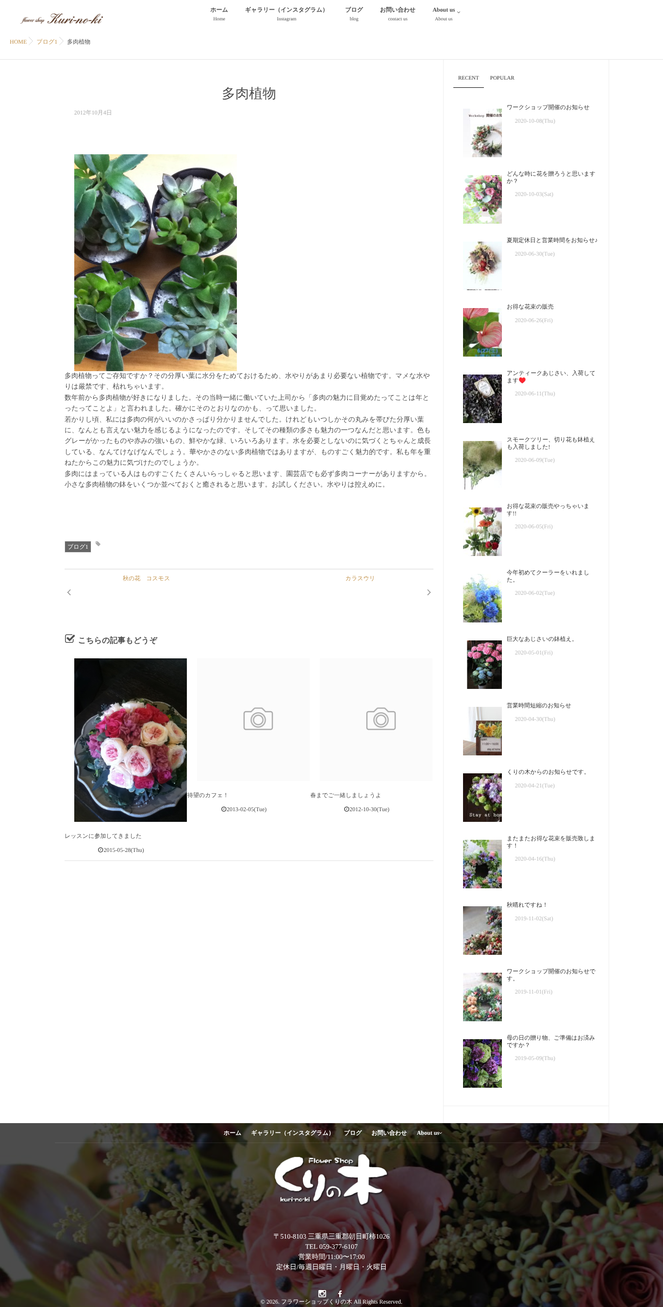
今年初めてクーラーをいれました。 (548, 576)
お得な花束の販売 (530, 306)
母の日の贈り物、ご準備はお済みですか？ (551, 1041)
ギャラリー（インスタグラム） (286, 14)
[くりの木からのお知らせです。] (477, 795)
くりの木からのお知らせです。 (548, 771)
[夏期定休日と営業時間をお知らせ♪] (477, 263)
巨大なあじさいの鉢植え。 (542, 639)
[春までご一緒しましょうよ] (371, 719)
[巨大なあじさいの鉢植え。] (477, 662)
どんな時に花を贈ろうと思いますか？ (551, 177)
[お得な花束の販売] (477, 330)
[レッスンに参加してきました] (126, 739)
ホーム (220, 14)
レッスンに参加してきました (103, 836)
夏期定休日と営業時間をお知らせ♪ (552, 240)
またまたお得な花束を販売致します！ (551, 842)
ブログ (354, 14)
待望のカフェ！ (208, 795)
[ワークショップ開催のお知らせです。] (477, 994)
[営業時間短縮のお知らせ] (477, 728)
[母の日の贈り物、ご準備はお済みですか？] (477, 1061)
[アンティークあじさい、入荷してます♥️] (477, 396)
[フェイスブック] (339, 1294)
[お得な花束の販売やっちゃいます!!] (477, 529)
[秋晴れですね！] (477, 928)
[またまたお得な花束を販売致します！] (477, 861)
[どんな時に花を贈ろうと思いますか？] (477, 197)
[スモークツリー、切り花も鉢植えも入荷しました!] (477, 463)
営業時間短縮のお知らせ (539, 705)
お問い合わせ (397, 14)
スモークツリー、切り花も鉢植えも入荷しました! (551, 443)
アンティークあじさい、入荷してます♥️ (551, 376)
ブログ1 (77, 546)
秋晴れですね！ (527, 904)
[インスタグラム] (322, 1294)
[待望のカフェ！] (248, 719)
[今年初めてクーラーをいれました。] (477, 595)
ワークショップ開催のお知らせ (548, 107)
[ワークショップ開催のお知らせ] (477, 130)
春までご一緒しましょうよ (345, 795)
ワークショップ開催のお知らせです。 (551, 974)
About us (443, 14)
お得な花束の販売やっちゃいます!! (548, 509)
